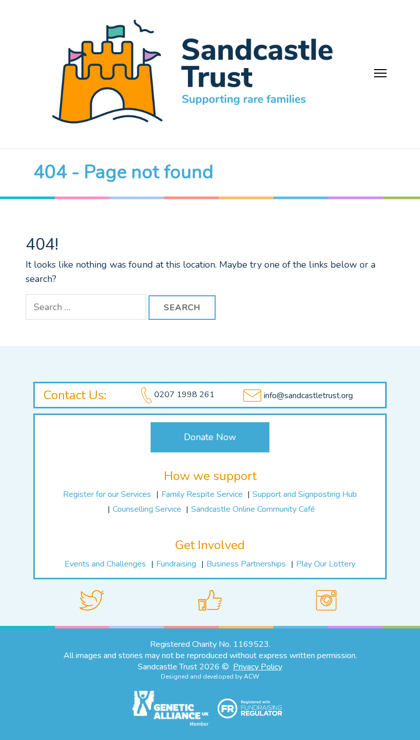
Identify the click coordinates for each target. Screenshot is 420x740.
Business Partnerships (246, 564)
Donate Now (210, 437)
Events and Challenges (105, 564)
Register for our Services (107, 494)
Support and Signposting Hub (305, 494)
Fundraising (176, 564)
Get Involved (210, 545)
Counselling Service (148, 509)
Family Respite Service (203, 494)
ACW (251, 676)
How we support (210, 476)
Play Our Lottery (325, 564)
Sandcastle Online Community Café (253, 509)
